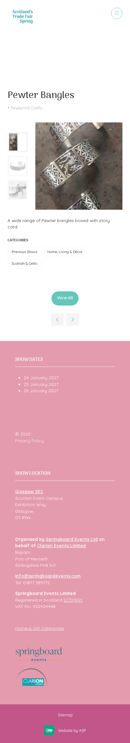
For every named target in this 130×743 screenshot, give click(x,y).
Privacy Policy (29, 440)
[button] (116, 13)
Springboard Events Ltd (72, 539)
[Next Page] (72, 319)
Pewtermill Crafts (26, 107)
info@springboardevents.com (47, 576)
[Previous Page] (57, 319)
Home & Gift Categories (39, 628)
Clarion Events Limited (61, 545)
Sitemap (65, 714)
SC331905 (73, 600)
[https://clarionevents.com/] (31, 685)
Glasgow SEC (29, 491)
